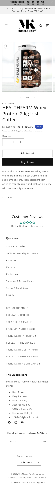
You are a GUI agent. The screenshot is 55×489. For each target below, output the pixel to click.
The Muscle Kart (25, 474)
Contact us (12, 274)
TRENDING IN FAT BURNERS (21, 335)
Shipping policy (38, 482)
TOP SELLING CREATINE (19, 322)
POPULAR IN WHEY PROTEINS (22, 356)
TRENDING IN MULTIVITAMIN (22, 349)
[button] (6, 25)
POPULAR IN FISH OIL (17, 314)
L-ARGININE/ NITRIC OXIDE (20, 328)
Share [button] (8, 197)
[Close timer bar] (52, 2)
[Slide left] (20, 97)
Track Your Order (15, 246)
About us (11, 260)
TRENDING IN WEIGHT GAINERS (23, 363)
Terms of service (20, 482)
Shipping (19, 131)
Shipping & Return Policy (20, 281)
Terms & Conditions (17, 288)
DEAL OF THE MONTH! (18, 308)
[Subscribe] (44, 441)
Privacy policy (40, 478)
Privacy (10, 294)
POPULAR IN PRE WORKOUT (21, 342)
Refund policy (24, 478)
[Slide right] (34, 97)
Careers (10, 267)
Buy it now (27, 162)
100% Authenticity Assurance (22, 253)
